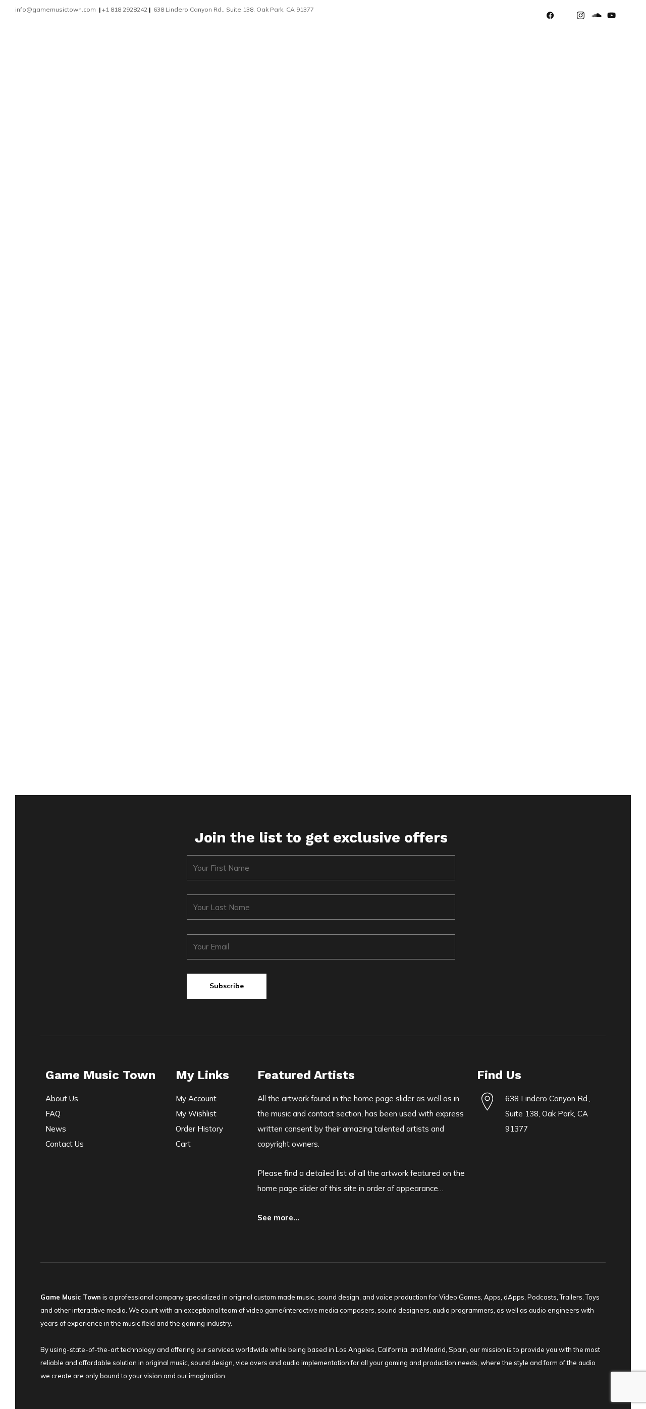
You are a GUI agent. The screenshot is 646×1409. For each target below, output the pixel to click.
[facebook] (554, 15)
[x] (569, 15)
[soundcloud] (599, 15)
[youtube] (614, 15)
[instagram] (584, 15)
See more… (278, 1217)
